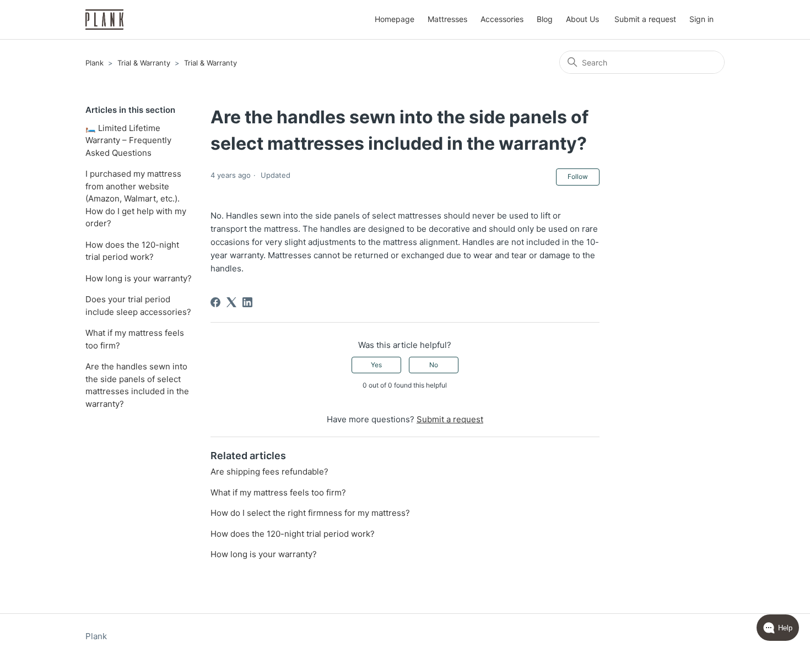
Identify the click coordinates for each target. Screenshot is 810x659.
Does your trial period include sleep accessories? (138, 305)
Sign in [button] (701, 19)
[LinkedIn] (247, 302)
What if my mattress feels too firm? (134, 339)
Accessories (501, 19)
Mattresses (447, 19)
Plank (94, 62)
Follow (578, 176)
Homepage (394, 19)
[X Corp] (231, 302)
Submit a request (645, 19)
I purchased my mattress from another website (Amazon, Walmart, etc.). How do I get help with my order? (135, 198)
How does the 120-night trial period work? (132, 251)
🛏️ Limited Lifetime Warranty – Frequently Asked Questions (128, 140)
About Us (582, 19)
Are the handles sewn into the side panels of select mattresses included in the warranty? (137, 385)
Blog (545, 19)
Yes (376, 365)
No (433, 365)
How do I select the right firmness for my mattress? (310, 513)
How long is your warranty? (138, 278)
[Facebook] (215, 302)
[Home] (104, 19)
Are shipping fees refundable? (269, 471)
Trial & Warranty (143, 62)
